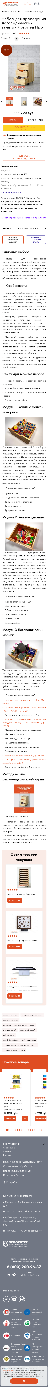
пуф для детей (9, 1030)
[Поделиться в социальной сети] (16, 39)
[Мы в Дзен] (14, 1299)
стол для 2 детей (27, 1030)
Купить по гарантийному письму (24, 128)
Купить (12, 120)
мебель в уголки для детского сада (18, 1025)
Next (46, 101)
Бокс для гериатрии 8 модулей (21, 894)
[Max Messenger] (38, 4)
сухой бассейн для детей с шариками (19, 1040)
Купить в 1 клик (35, 120)
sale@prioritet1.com (29, 1275)
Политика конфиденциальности (22, 1161)
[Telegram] (35, 4)
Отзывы (7, 1151)
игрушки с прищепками (32, 1015)
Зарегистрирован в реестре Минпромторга (24, 217)
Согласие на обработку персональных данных (17, 1168)
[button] (7, 1130)
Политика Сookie (13, 1175)
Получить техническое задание (13, 239)
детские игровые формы (14, 1050)
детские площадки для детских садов (19, 1045)
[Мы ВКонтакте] (6, 1299)
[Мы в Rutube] (22, 1299)
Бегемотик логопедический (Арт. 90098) (25, 755)
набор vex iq (8, 1035)
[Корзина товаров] (29, 4)
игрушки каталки (10, 1020)
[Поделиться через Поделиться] (16, 39)
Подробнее (14, 900)
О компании (9, 1147)
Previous (2, 101)
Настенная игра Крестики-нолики (22, 940)
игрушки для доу (10, 1015)
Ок (24, 1381)
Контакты (7, 1155)
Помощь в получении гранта (36, 239)
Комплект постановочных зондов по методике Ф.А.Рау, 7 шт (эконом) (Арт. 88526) (24, 722)
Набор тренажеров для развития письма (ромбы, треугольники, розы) (13, 1105)
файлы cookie (7, 1370)
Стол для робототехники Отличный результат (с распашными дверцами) (23, 988)
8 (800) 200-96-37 (25, 3)
